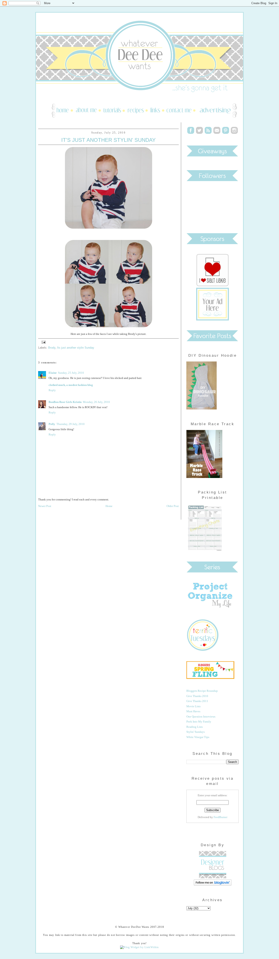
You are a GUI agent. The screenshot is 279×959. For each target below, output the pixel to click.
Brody (51, 347)
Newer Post (44, 506)
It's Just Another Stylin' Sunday (108, 140)
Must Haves (193, 711)
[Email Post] (43, 342)
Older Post (173, 506)
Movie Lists (193, 706)
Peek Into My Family (198, 721)
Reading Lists (194, 726)
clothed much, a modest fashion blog (71, 385)
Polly (52, 424)
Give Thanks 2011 (197, 701)
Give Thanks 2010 (197, 696)
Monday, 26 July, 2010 (96, 402)
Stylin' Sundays (195, 731)
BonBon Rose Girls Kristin (65, 402)
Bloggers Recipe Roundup (202, 690)
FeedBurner (220, 817)
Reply (52, 390)
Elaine (53, 372)
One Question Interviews (200, 716)
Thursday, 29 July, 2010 (70, 424)
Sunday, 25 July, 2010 (71, 372)
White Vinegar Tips (197, 737)
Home (108, 506)
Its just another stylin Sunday (75, 347)
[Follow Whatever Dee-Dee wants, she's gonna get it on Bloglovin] (212, 884)
